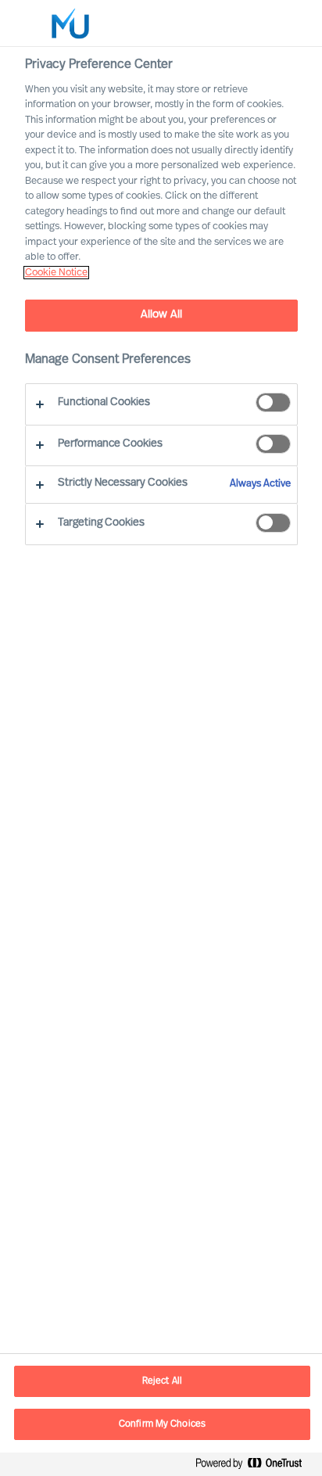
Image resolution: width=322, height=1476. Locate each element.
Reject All (162, 1381)
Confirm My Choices (162, 1424)
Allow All (161, 315)
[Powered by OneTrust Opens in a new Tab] (254, 1466)
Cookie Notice (56, 273)
